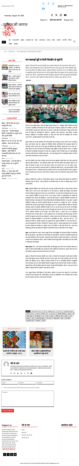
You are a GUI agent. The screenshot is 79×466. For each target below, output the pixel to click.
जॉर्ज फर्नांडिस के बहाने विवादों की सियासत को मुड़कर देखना (14, 103)
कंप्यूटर (69, 313)
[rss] (21, 373)
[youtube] (31, 373)
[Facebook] (62, 80)
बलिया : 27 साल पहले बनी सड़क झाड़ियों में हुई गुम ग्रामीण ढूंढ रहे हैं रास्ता (11, 173)
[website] (28, 373)
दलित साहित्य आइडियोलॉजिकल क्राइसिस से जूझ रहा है (41, 352)
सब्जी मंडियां (67, 318)
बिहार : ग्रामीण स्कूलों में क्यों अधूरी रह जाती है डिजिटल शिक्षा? (15, 78)
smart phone (30, 313)
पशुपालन (52, 316)
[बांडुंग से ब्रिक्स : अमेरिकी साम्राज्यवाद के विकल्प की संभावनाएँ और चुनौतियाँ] (5, 86)
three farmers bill (42, 313)
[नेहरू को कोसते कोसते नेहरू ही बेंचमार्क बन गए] (5, 94)
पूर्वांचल (66, 316)
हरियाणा (43, 320)
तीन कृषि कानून (38, 316)
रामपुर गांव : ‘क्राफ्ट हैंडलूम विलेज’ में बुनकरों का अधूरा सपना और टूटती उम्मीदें (12, 133)
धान (43, 316)
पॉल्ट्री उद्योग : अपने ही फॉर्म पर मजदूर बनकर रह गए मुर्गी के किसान (11, 163)
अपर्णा (3, 158)
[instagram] (14, 373)
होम (5, 51)
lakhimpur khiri (68, 311)
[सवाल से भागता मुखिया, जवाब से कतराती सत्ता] (5, 110)
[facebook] (11, 373)
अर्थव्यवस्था (11, 51)
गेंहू (73, 313)
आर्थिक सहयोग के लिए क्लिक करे (9, 449)
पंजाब (47, 316)
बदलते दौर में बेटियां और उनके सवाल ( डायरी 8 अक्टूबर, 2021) (14, 352)
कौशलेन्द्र (4, 178)
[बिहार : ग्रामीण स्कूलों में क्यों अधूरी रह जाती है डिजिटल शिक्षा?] (5, 77)
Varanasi (53, 313)
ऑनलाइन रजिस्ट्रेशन (62, 313)
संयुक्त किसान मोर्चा (30, 320)
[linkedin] (17, 373)
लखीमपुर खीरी (56, 318)
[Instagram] (11, 454)
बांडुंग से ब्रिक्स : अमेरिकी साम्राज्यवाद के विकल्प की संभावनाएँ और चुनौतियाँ (15, 87)
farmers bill (51, 311)
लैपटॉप (62, 318)
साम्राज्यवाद (38, 320)
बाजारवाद (28, 318)
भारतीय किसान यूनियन (40, 318)
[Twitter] (66, 80)
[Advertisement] (51, 296)
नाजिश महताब (5, 128)
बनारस (71, 316)
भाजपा (33, 318)
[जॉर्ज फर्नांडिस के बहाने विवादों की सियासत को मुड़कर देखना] (5, 102)
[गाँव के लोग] (6, 368)
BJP (45, 311)
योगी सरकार (49, 318)
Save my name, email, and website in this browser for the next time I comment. (22, 387)
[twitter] (24, 373)
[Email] (75, 80)
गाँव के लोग (28, 80)
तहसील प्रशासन (29, 316)
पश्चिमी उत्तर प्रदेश (59, 316)
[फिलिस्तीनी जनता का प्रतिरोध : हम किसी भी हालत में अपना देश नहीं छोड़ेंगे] (5, 67)
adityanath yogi (37, 311)
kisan (59, 311)
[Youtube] (15, 454)
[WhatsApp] (71, 80)
